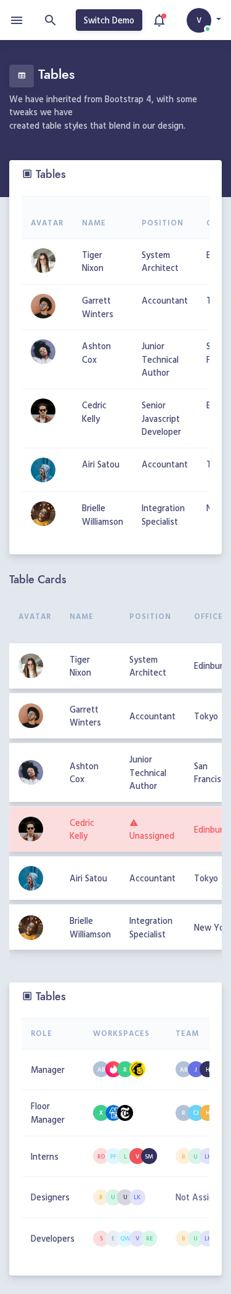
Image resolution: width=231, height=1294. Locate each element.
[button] (204, 20)
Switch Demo (109, 20)
